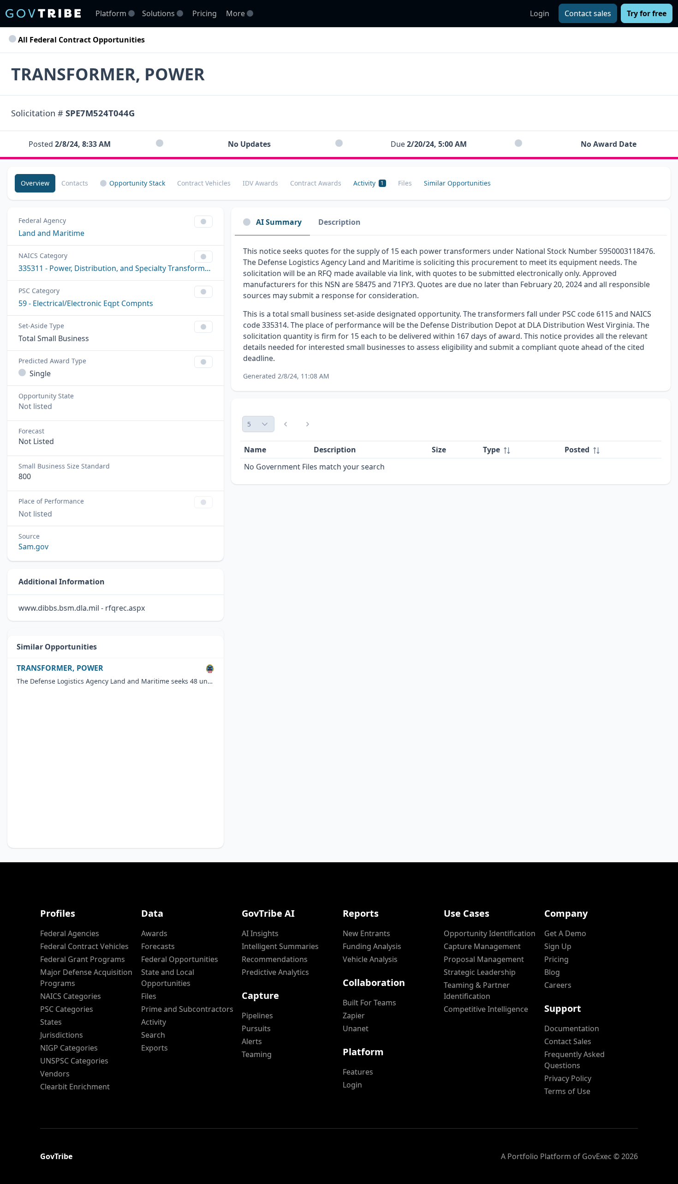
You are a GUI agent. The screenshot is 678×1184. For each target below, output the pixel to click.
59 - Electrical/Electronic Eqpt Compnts (85, 303)
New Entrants (366, 933)
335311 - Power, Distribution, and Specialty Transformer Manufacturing (115, 268)
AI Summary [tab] (279, 222)
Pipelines (257, 1015)
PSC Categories (66, 1009)
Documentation (571, 1028)
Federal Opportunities (179, 959)
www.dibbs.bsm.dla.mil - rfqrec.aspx (81, 608)
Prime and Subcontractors (187, 1009)
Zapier (354, 1015)
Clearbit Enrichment (75, 1087)
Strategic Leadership (480, 972)
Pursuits (256, 1028)
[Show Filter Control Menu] (203, 222)
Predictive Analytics (275, 972)
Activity (153, 1022)
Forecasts (158, 946)
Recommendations (275, 959)
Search (153, 1035)
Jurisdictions (61, 1035)
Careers (557, 985)
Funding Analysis (372, 946)
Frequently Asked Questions (574, 1059)
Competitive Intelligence (486, 1009)
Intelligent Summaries (280, 946)
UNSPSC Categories (74, 1061)
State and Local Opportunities (167, 977)
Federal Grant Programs (82, 959)
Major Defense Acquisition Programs (86, 977)
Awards (154, 933)
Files (148, 996)
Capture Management (482, 946)
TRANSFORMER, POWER (60, 668)
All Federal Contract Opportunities (80, 40)
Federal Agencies (69, 933)
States (51, 1022)
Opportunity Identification (489, 933)
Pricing (204, 13)
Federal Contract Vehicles (84, 946)
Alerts (252, 1041)
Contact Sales (567, 1041)
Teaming (257, 1054)
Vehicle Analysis (370, 959)
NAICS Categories (70, 996)
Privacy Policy (567, 1078)
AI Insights (260, 933)
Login (539, 13)
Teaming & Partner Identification (477, 990)
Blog (552, 972)
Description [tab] (339, 222)
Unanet (356, 1028)
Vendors (55, 1074)
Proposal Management (484, 959)
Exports (154, 1048)
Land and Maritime (51, 233)
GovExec (597, 1156)
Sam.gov (33, 546)
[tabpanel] (451, 313)
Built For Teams (369, 1003)
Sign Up (557, 946)
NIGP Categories (69, 1048)
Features (358, 1072)
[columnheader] (520, 449)
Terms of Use (567, 1091)
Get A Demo (565, 933)
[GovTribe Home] (43, 13)
